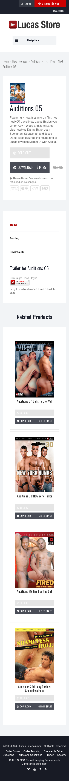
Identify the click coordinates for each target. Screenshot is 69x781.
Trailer (13, 224)
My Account (58, 10)
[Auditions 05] (17, 93)
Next (61, 61)
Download (33, 167)
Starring (14, 238)
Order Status (13, 751)
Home (6, 61)
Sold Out (24, 152)
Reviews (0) (17, 252)
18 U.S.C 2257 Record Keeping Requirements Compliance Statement (34, 761)
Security (61, 755)
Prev (51, 61)
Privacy (50, 755)
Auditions (36, 61)
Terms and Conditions (30, 755)
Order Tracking (32, 751)
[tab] (34, 224)
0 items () (50, 3)
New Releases (19, 61)
